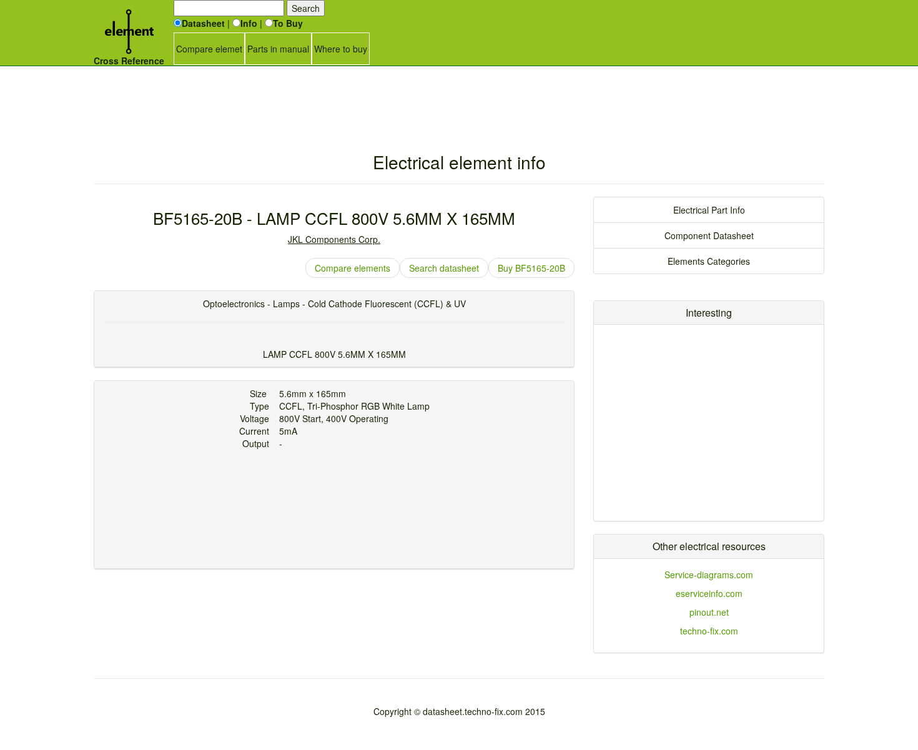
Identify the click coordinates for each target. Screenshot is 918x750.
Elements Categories (709, 261)
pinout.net (709, 612)
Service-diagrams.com (708, 574)
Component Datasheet (709, 235)
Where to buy (340, 48)
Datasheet (203, 23)
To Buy (288, 23)
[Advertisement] (459, 97)
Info (248, 23)
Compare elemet (209, 48)
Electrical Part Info (709, 210)
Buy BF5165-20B (531, 268)
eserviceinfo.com (709, 593)
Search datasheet (444, 268)
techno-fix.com (709, 630)
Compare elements (352, 268)
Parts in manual (278, 48)
